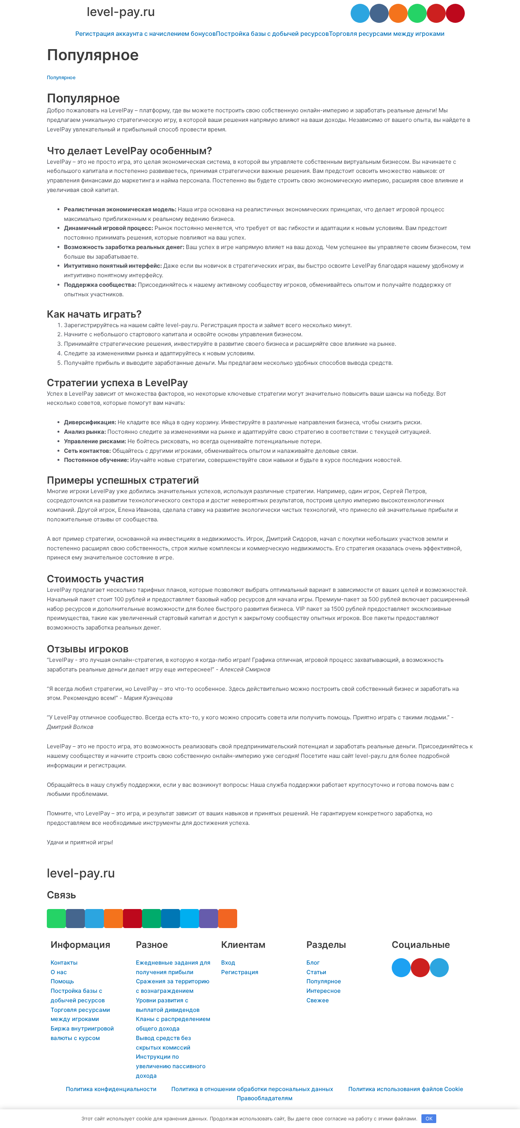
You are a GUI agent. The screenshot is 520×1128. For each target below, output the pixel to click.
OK (429, 1118)
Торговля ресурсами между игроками (387, 33)
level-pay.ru (121, 11)
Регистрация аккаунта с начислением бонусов (145, 33)
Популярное (61, 77)
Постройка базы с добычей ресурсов (272, 33)
